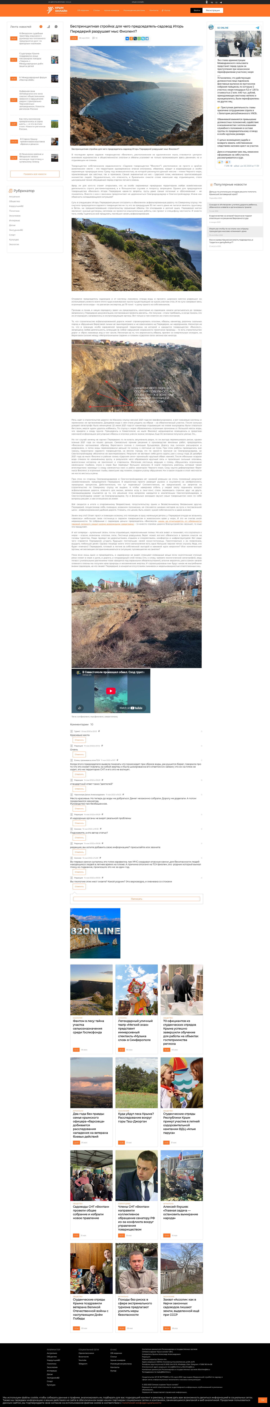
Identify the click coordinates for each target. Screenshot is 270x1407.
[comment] (56, 26)
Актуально (14, 196)
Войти (197, 10)
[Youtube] (216, 2)
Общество (14, 201)
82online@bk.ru (188, 1367)
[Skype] (143, 38)
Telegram (83, 1364)
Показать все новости (35, 174)
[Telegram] (221, 2)
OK (262, 1400)
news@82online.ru (175, 1367)
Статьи (113, 1357)
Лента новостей (20, 26)
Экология (14, 244)
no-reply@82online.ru (162, 1372)
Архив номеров (117, 1360)
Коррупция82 (16, 206)
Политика (14, 211)
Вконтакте (84, 1357)
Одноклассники (86, 1353)
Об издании (83, 10)
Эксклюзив (15, 215)
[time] (40, 26)
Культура (14, 239)
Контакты (153, 10)
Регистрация (213, 10)
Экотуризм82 (16, 230)
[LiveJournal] (135, 38)
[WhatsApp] (139, 38)
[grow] (48, 26)
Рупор (167, 10)
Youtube (82, 1360)
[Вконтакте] (212, 2)
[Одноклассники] (206, 2)
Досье (12, 225)
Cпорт (12, 235)
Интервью (14, 220)
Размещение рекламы (134, 10)
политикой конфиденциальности (141, 1403)
